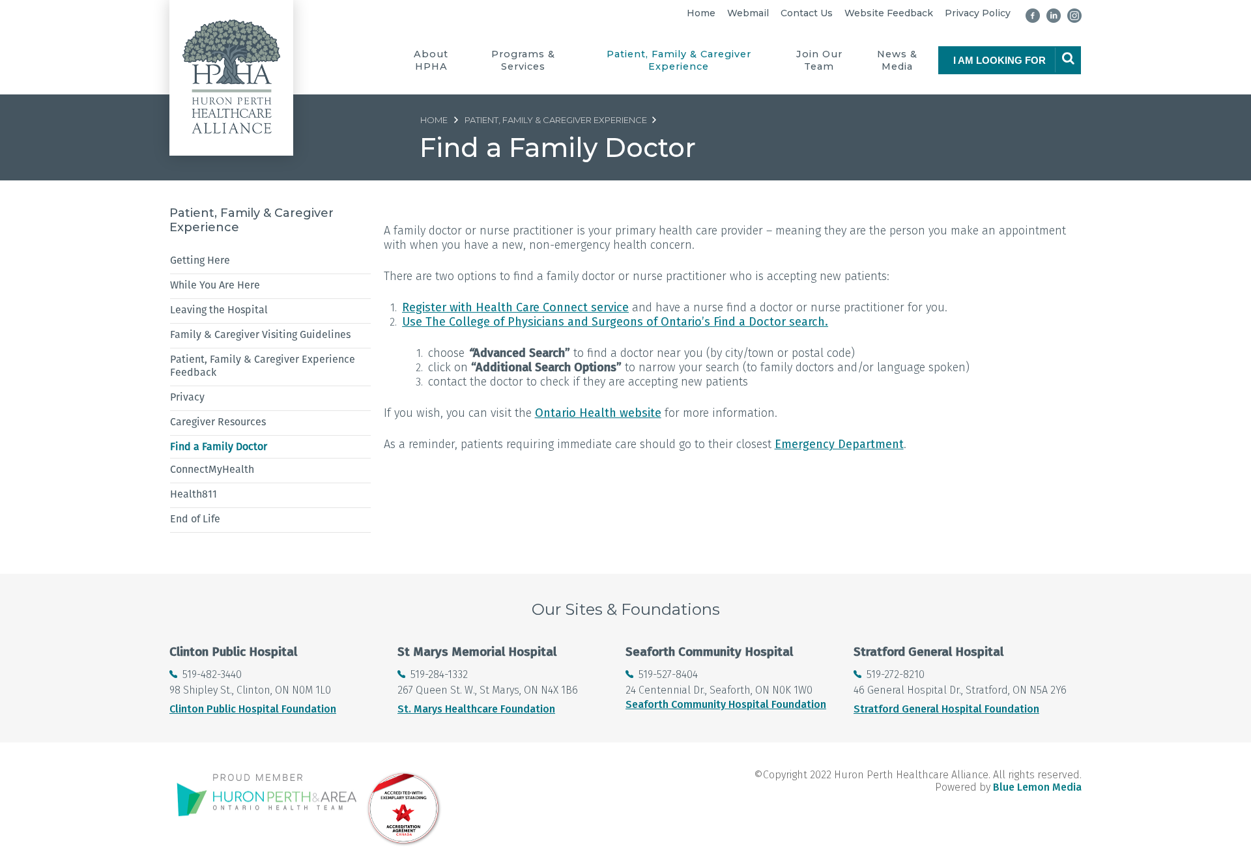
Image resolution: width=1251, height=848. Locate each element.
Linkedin (1053, 15)
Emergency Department (839, 444)
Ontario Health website (598, 413)
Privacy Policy (978, 13)
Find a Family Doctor (218, 446)
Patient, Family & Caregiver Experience (679, 60)
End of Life (195, 519)
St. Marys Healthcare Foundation (476, 709)
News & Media (897, 60)
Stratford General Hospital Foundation (946, 709)
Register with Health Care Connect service (515, 307)
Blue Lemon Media (1037, 787)
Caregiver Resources (218, 422)
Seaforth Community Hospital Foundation (726, 704)
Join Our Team (819, 60)
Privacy (187, 397)
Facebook (1033, 15)
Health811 (193, 494)
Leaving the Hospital (219, 310)
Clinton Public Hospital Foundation (252, 709)
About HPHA (431, 60)
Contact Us (807, 13)
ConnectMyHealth (212, 469)
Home (701, 13)
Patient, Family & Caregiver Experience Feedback (262, 365)
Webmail (748, 13)
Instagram (1074, 15)
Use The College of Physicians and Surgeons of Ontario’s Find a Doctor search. (615, 322)
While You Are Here (215, 285)
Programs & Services (523, 60)
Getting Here (200, 260)
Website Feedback (888, 13)
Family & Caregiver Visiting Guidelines (260, 334)
